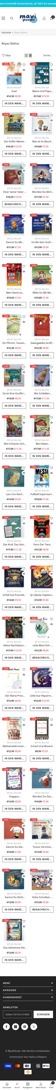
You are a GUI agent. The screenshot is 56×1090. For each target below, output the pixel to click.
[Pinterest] (24, 1026)
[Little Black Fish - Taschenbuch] (42, 627)
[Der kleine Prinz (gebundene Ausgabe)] (14, 678)
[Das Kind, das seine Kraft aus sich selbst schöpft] (14, 526)
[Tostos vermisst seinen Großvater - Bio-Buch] (42, 829)
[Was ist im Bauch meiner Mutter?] (42, 123)
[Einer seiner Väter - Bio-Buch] (14, 174)
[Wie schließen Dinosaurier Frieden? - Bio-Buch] (42, 375)
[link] (17, 1085)
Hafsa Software (38, 1056)
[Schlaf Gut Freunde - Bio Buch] (14, 577)
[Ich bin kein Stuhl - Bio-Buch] (42, 224)
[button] (26, 55)
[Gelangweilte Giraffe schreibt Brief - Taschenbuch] (42, 325)
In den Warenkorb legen (15, 103)
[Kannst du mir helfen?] (14, 224)
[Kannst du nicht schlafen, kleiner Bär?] (14, 879)
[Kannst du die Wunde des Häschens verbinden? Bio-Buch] (14, 829)
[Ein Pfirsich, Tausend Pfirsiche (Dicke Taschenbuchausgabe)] (14, 325)
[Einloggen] (44, 18)
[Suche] (12, 18)
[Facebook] (6, 1026)
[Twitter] (33, 1026)
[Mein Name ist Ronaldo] (14, 274)
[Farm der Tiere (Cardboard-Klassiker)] (42, 526)
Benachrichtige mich (15, 204)
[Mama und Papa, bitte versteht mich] (42, 73)
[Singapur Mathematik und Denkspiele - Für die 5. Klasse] (14, 778)
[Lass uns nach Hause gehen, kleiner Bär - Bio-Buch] (14, 476)
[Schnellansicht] (24, 70)
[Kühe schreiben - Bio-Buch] (42, 879)
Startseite (6, 32)
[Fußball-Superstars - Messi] (42, 476)
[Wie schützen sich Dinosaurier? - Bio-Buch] (14, 426)
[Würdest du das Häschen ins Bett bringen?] (42, 778)
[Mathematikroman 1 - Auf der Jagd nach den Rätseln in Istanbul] (14, 728)
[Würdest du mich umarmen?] (42, 174)
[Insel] (14, 73)
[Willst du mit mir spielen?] (42, 274)
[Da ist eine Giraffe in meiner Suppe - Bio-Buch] (14, 375)
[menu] (3, 18)
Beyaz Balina (20, 32)
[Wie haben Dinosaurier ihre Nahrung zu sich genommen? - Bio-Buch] (42, 426)
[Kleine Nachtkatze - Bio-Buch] (14, 627)
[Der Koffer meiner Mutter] (14, 123)
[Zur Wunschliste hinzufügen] (24, 65)
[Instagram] (15, 1026)
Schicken (43, 1014)
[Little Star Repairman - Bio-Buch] (42, 678)
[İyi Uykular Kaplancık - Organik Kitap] (42, 577)
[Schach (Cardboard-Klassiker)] (42, 728)
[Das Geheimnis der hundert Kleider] (14, 929)
